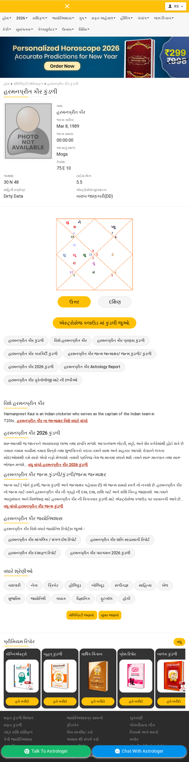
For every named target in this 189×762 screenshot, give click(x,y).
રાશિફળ (38, 18)
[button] (14, 57)
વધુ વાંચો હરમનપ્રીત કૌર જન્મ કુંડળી (33, 506)
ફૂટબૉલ (106, 598)
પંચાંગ (142, 18)
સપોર (134, 739)
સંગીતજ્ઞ (121, 585)
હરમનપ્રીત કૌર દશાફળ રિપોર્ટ (32, 553)
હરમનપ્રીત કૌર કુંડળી (26, 340)
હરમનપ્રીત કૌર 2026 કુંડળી (31, 366)
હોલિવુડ (75, 585)
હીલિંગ (125, 18)
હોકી (126, 598)
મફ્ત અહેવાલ (102, 18)
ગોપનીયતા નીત (142, 725)
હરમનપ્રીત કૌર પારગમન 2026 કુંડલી (100, 553)
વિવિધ (83, 29)
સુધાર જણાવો (110, 615)
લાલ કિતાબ (162, 18)
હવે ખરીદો (22, 701)
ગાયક (61, 598)
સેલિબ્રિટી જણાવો (82, 615)
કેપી (5, 29)
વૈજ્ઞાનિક (83, 598)
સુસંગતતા (23, 29)
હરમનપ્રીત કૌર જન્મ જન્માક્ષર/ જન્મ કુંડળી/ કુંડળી (110, 353)
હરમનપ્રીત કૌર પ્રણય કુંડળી (121, 340)
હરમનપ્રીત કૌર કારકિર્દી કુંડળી (33, 353)
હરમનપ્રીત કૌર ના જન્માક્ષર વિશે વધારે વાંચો (52, 420)
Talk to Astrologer (49, 751)
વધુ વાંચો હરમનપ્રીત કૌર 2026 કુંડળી (58, 464)
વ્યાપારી (14, 585)
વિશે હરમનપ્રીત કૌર (70, 340)
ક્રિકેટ (53, 585)
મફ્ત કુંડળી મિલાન (18, 718)
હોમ (5, 18)
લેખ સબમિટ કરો (80, 732)
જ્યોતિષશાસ (62, 18)
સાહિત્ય (145, 585)
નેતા (34, 585)
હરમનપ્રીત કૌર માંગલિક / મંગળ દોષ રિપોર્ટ (42, 539)
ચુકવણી (136, 718)
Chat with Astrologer (142, 751)
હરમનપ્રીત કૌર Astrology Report (92, 366)
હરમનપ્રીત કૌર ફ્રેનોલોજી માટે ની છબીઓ (42, 380)
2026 (20, 18)
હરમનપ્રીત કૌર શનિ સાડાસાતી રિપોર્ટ (120, 539)
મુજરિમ (14, 598)
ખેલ (165, 585)
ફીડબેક (73, 725)
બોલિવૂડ (98, 585)
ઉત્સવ (66, 29)
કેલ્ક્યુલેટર (46, 29)
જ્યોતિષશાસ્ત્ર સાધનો (85, 718)
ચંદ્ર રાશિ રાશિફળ (18, 732)
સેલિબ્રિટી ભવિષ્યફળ (28, 84)
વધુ (179, 641)
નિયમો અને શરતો (144, 732)
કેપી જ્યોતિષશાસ (18, 739)
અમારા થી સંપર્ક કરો (83, 739)
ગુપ (81, 18)
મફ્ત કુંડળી (13, 725)
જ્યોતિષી (38, 598)
